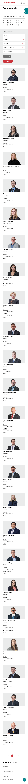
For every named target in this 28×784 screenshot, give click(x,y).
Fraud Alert (5, 774)
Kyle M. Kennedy (7, 451)
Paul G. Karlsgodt (8, 420)
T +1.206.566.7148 (8, 599)
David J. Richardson (9, 620)
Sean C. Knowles (8, 479)
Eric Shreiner (6, 679)
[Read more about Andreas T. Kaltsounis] (14, 384)
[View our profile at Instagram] (10, 762)
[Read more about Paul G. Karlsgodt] (14, 412)
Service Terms (6, 769)
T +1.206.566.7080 (8, 399)
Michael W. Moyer (8, 563)
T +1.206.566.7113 (8, 200)
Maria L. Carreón (8, 221)
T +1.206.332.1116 (8, 284)
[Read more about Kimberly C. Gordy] (14, 297)
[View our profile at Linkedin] (3, 762)
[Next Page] (18, 755)
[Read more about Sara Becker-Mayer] (14, 130)
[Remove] (9, 56)
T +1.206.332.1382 (8, 145)
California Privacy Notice (8, 771)
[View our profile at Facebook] (8, 762)
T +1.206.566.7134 (8, 458)
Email (4, 91)
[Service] (23, 36)
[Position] (23, 43)
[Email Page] (25, 12)
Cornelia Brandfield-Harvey (11, 166)
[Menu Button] (24, 3)
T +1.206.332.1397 (8, 486)
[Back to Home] (9, 3)
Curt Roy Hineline (8, 364)
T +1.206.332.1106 (8, 514)
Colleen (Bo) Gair (8, 277)
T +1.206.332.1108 (8, 117)
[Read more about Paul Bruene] (14, 185)
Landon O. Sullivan (8, 707)
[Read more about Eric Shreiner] (14, 671)
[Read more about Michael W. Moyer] (14, 555)
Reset (7, 61)
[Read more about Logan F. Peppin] (14, 584)
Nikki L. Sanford (7, 652)
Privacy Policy (5, 766)
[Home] (25, 9)
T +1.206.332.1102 (8, 541)
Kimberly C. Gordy (8, 305)
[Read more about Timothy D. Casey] (14, 241)
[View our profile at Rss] (16, 762)
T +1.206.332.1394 (8, 228)
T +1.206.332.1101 (8, 371)
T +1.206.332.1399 (8, 658)
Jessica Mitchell (7, 507)
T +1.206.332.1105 (8, 714)
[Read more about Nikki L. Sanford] (14, 644)
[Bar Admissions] (23, 51)
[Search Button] (21, 3)
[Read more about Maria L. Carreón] (14, 213)
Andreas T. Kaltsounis (9, 392)
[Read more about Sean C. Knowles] (14, 471)
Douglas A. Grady (8, 336)
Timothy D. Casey (8, 249)
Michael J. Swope (8, 735)
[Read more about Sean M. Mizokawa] (14, 527)
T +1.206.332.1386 (8, 742)
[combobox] (14, 36)
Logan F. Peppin (7, 592)
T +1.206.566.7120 (8, 343)
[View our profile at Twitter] (6, 762)
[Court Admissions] (23, 47)
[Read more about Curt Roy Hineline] (14, 356)
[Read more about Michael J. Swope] (14, 727)
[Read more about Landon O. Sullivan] (14, 699)
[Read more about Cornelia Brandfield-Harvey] (14, 158)
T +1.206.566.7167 (8, 172)
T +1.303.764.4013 (8, 426)
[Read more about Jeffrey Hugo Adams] (14, 74)
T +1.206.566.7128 (8, 627)
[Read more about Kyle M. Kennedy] (14, 443)
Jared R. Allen (7, 110)
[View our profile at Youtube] (13, 762)
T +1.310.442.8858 (8, 631)
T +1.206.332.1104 (8, 569)
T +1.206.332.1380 (8, 430)
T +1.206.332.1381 (8, 686)
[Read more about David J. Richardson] (14, 612)
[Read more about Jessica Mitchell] (14, 499)
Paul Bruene (6, 194)
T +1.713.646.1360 (8, 311)
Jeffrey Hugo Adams (9, 82)
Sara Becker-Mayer (8, 138)
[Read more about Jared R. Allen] (14, 102)
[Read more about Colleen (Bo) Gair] (14, 269)
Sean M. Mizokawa (8, 535)
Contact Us (5, 776)
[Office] (23, 39)
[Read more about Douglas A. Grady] (14, 328)
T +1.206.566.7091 (8, 315)
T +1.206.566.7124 (8, 89)
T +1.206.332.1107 (8, 256)
